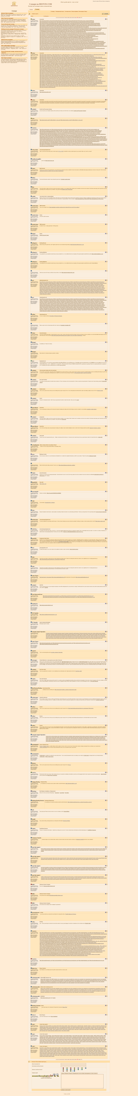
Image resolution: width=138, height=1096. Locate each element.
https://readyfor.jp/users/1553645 (75, 38)
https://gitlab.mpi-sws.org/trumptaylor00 (69, 32)
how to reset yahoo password (92, 638)
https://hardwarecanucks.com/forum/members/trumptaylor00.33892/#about (54, 38)
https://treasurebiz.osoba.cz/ (69, 58)
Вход (86, 11)
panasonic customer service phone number (63, 1036)
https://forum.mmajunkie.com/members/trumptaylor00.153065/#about (53, 73)
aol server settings (64, 868)
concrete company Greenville (56, 652)
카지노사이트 (60, 151)
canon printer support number (45, 1035)
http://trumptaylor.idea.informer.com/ (98, 65)
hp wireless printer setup (98, 1040)
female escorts (100, 390)
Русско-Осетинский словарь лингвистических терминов (12, 52)
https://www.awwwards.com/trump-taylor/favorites (90, 23)
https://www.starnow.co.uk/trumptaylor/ (51, 47)
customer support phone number (46, 1029)
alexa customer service (75, 1052)
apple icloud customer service (68, 1029)
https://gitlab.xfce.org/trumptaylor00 (76, 25)
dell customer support (93, 1052)
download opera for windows (64, 738)
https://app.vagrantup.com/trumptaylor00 (47, 87)
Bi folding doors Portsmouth (67, 189)
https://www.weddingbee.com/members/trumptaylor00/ (96, 85)
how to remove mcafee (76, 1039)
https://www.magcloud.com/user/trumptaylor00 (49, 77)
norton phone (68, 1038)
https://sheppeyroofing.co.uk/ (71, 783)
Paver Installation (54, 1016)
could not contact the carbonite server (99, 1025)
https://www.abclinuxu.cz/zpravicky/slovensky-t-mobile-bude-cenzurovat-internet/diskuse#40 (70, 949)
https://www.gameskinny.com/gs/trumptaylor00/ (56, 30)
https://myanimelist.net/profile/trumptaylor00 (48, 67)
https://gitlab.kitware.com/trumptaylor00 (96, 43)
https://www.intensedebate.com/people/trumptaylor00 (68, 77)
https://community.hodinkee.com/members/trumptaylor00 (70, 23)
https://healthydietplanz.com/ (84, 932)
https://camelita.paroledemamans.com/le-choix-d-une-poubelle (55, 948)
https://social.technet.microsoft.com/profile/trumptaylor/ (85, 59)
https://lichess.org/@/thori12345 (77, 83)
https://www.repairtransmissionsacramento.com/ (49, 644)
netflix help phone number (88, 1035)
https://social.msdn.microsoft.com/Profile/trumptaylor (97, 58)
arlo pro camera (87, 1027)
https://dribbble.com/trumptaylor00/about (60, 64)
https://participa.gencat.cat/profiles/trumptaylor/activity (77, 73)
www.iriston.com (14, 5)
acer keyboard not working (65, 1027)
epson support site (48, 1040)
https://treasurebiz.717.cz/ (67, 55)
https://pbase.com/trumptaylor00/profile (83, 69)
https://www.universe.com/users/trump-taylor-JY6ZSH (89, 24)
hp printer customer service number (86, 1040)
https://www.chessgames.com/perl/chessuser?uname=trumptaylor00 (90, 32)
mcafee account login (67, 1039)
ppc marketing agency (78, 980)
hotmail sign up (74, 634)
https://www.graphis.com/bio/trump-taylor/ (96, 41)
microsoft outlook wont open (83, 849)
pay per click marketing (85, 981)
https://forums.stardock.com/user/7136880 (93, 72)
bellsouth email (64, 635)
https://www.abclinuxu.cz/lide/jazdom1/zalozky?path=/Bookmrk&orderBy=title (81, 135)
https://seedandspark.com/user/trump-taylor (48, 22)
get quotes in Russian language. (56, 315)
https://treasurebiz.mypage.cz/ (78, 54)
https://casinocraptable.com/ (93, 129)
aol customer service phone (51, 1038)
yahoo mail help (70, 858)
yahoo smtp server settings (57, 859)
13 (73, 17)
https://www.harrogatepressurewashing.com (51, 597)
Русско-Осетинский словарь (8, 24)
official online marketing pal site (47, 988)
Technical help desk (83, 633)
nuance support (51, 1056)
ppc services (75, 979)
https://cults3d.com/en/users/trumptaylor (63, 83)
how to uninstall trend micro (62, 1028)
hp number (76, 1040)
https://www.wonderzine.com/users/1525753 (79, 41)
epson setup (42, 1040)
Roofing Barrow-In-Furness (70, 914)
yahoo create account (82, 638)
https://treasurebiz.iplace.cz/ (56, 55)
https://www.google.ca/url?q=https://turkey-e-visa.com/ (50, 120)
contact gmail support (96, 876)
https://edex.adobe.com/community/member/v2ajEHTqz (50, 59)
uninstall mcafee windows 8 (86, 1039)
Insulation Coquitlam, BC (65, 325)
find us (69, 764)
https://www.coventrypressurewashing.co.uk (70, 595)
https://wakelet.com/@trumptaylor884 (47, 25)
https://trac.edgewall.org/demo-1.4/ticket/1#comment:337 (61, 947)
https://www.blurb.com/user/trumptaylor (64, 70)
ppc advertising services (95, 979)
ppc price (100, 980)
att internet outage (75, 635)
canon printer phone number (57, 1035)
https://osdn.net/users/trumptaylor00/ (62, 81)
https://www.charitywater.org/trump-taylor (76, 78)
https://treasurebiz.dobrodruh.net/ (83, 57)
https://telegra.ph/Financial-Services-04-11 (82, 65)
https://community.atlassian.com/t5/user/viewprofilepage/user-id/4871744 (81, 66)
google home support (44, 1056)
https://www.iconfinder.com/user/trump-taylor (48, 70)
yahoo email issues (76, 859)
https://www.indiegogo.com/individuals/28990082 (65, 63)
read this (46, 587)
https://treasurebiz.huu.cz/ (77, 55)
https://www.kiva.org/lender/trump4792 (90, 76)
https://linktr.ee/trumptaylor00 (73, 60)
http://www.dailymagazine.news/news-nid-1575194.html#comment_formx (70, 137)
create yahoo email (62, 739)
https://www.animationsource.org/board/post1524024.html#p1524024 (90, 943)
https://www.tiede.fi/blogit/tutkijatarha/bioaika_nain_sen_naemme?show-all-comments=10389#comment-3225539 (62, 936)
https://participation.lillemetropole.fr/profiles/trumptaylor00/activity (52, 43)
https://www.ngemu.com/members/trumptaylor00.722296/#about (93, 42)
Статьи (31, 9)
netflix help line (52, 1036)
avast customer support (65, 1047)
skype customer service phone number (96, 1053)
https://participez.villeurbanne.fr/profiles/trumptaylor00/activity (71, 49)
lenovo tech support (73, 1051)
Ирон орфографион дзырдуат (8, 45)
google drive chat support (75, 1042)
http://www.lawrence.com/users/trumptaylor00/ (48, 36)
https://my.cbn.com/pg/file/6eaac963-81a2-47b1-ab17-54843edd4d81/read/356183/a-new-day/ (58, 943)
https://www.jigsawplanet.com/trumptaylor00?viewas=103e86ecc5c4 (76, 28)
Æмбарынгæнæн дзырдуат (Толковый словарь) (12, 29)
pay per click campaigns (79, 982)
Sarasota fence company (50, 502)
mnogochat (64, 419)
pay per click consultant (68, 979)
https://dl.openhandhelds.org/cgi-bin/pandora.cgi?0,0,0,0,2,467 (60, 134)
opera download (56, 636)
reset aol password (92, 869)
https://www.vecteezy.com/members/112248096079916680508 (84, 71)
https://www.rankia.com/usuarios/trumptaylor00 (74, 30)
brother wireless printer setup (83, 1053)
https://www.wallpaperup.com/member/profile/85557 (87, 84)
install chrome (52, 1049)
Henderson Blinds (66, 820)
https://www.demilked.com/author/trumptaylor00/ (94, 75)
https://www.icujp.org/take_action (49, 137)
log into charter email (66, 737)
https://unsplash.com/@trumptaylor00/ (47, 65)
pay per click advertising (76, 981)
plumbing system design (91, 409)
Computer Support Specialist (51, 633)
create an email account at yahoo (71, 638)
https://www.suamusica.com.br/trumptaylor (80, 70)
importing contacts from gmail (76, 877)
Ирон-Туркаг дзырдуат (6, 57)
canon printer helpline (67, 1035)
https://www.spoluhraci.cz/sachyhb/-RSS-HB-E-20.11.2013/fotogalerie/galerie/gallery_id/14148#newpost (68, 951)
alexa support (63, 1052)
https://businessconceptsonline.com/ (71, 932)
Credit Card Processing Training (79, 110)
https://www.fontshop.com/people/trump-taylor (67, 84)
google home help (102, 1055)
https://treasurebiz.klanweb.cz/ (80, 58)
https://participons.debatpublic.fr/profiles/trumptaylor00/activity (77, 43)
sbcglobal (52, 634)
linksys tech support (43, 1052)
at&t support (69, 635)
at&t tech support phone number (70, 1050)
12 (72, 17)
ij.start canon (86, 755)
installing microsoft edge (87, 1049)
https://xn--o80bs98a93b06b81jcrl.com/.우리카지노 (73, 531)
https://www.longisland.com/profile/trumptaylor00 (49, 23)
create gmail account (83, 661)
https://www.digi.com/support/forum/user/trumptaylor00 (82, 40)
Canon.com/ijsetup (43, 747)
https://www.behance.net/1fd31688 (89, 61)
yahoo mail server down (93, 859)
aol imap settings (44, 868)
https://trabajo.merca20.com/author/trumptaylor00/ (70, 79)
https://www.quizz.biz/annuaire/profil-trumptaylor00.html (71, 44)
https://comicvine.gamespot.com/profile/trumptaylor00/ (85, 63)
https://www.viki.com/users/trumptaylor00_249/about (50, 72)
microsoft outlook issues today (89, 848)
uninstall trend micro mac (51, 1028)
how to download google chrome (92, 1047)
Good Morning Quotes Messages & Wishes (48, 281)
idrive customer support (84, 1041)
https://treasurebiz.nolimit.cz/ (45, 55)
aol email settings (51, 868)
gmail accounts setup (62, 876)
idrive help (77, 1029)
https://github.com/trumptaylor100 (67, 59)
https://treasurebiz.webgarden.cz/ (46, 54)
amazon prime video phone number (60, 1025)
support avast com (89, 1055)
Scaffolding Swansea (92, 830)
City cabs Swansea (94, 681)
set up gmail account (54, 876)
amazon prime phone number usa (46, 1025)
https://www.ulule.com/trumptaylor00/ (95, 82)
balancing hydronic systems (95, 427)
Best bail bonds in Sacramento (46, 577)
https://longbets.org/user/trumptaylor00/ (66, 47)
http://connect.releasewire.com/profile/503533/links (74, 48)
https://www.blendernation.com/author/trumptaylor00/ (70, 42)
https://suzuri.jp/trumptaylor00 (45, 37)
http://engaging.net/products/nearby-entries (79, 955)
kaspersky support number (97, 1049)
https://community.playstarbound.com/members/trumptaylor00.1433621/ (75, 26)
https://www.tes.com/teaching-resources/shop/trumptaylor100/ (71, 61)
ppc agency (85, 980)
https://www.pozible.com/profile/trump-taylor (70, 24)
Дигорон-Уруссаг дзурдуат (7, 13)
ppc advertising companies (69, 980)
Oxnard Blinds (66, 811)
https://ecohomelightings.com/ (58, 932)
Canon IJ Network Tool (44, 746)
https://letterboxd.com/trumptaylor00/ (78, 75)
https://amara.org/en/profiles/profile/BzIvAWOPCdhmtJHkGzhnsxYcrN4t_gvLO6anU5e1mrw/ (88, 81)
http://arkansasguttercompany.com (56, 895)
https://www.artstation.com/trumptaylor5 (59, 66)
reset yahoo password (88, 858)
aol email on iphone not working (79, 867)
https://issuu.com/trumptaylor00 (62, 60)
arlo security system (100, 1027)
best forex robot (79, 671)
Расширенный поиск (60, 11)
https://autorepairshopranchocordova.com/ (82, 643)
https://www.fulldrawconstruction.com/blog (67, 465)
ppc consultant (60, 979)
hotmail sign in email (81, 634)
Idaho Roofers (103, 774)
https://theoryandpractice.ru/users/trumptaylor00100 (50, 42)
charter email (102, 634)
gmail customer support (51, 877)
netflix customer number (98, 1035)
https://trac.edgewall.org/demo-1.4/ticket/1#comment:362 (61, 141)
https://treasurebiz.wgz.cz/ (58, 54)
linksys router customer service (98, 1051)
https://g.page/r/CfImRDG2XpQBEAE (54, 493)
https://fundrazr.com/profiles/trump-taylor (47, 81)
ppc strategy (92, 981)
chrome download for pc (81, 1047)
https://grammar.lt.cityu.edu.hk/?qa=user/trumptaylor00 (50, 26)
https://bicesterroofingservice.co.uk (77, 244)
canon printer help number (77, 1035)
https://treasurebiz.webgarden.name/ (47, 57)
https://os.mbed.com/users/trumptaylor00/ (70, 20)
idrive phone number (75, 1041)
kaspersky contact (60, 1050)
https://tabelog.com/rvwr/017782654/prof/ (48, 63)
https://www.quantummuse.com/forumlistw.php (93, 130)
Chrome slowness (76, 1055)
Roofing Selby (88, 923)
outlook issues (59, 848)
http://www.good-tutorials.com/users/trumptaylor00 (49, 49)
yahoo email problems (84, 859)
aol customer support (61, 1038)
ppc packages (46, 990)
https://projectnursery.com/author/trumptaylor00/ (76, 31)
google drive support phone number (63, 1042)
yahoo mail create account (96, 636)
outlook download (57, 634)
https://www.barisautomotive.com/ (46, 643)
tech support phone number (88, 1028)
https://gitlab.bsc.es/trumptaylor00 (67, 35)
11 (70, 17)
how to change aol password (67, 867)
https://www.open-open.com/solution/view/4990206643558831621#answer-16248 (91, 145)
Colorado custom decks (65, 179)
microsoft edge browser (66, 1049)
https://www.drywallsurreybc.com (68, 272)
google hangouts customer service (54, 1030)
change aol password (57, 867)
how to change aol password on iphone (80, 869)
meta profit (100, 437)
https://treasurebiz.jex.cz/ (89, 54)
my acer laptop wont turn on (54, 1027)
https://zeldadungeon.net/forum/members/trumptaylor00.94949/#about (65, 37)
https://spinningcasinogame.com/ (58, 129)
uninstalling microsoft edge (77, 1049)
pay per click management (51, 982)
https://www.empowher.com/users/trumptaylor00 (73, 76)
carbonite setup (80, 1025)
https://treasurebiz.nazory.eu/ (59, 57)
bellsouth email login (57, 635)
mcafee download (59, 1039)
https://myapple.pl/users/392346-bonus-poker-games (55, 135)
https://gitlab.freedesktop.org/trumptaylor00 (48, 78)
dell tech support (46, 1053)
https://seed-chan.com (49, 160)
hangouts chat (44, 1030)
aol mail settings (58, 868)
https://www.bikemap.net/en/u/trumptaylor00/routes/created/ (82, 22)
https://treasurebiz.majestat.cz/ (88, 55)
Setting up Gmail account (99, 877)
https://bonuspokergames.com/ (46, 129)
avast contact (73, 1047)
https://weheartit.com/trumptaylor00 (91, 78)
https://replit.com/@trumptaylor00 (60, 31)
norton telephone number (76, 1038)
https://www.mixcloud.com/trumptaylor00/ (76, 64)
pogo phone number (65, 1030)
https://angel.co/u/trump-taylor (54, 69)
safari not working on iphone (85, 635)
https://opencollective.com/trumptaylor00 (62, 41)
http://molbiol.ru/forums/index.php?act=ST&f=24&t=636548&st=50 (52, 136)
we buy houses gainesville (101, 511)
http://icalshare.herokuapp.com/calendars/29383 (49, 130)
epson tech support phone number (99, 1039)
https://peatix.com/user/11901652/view (95, 73)
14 (75, 17)
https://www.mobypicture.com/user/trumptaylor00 (61, 75)
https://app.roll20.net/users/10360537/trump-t (92, 25)
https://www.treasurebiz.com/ (45, 92)
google (54, 997)
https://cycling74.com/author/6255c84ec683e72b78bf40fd (51, 24)
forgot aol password (90, 867)
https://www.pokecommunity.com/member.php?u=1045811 (94, 34)
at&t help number (97, 1050)
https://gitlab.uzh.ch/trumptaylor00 (46, 82)
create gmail (97, 634)
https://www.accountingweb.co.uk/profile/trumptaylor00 (84, 35)
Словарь (53, 11)
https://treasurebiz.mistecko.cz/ (46, 58)
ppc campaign (81, 979)
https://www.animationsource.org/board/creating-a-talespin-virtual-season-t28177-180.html (73, 139)
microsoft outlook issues (67, 849)
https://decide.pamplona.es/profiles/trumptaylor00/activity (51, 32)
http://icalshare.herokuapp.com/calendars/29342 (49, 933)
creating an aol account (80, 868)
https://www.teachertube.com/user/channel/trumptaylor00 (51, 20)
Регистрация (81, 11)
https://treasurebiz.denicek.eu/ (71, 57)
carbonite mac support (44, 1027)
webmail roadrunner (100, 699)
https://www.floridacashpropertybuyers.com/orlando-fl (50, 559)
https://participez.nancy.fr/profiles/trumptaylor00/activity (50, 35)
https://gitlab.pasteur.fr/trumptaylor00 (64, 22)
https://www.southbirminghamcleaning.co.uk (48, 614)
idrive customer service (57, 1029)
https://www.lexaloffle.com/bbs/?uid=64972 (90, 36)
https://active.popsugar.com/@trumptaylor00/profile (64, 65)
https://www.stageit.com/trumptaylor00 (47, 41)
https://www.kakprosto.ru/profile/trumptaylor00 (79, 82)
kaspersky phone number (52, 1050)
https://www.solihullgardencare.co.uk (86, 595)
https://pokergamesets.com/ (82, 129)
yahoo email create (60, 638)
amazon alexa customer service (54, 1052)
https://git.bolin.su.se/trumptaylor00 (46, 85)
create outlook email (79, 848)
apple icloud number (67, 1041)
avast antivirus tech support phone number (52, 1047)
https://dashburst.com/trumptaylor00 (62, 29)
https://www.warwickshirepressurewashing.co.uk (52, 595)
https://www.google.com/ (45, 997)
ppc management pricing (93, 980)
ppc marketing (47, 981)
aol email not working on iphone (100, 867)
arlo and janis (93, 1027)
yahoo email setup (48, 859)
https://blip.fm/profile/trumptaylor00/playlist (64, 40)
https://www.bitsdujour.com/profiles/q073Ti (90, 38)
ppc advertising (53, 981)
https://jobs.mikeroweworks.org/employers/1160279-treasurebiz (52, 48)
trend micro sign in (71, 1028)
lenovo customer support (55, 1051)
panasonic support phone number (79, 1036)
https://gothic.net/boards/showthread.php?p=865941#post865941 (52, 944)
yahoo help (100, 638)
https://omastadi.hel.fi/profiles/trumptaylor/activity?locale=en (71, 34)
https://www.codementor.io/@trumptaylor (47, 29)
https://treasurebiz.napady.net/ (57, 58)
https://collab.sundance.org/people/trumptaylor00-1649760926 (52, 76)
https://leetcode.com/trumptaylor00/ (85, 37)
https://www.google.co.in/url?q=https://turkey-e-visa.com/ (72, 120)
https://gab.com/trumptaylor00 (62, 78)
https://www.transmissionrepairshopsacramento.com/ (63, 643)
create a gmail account (90, 634)
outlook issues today (58, 849)
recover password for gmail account (64, 877)
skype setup (57, 1055)
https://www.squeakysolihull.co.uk (46, 605)
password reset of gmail (82, 876)
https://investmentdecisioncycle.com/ (97, 932)
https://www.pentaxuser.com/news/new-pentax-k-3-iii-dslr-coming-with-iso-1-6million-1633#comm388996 (65, 937)
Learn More (62, 792)
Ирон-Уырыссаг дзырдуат (7, 18)
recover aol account (59, 869)
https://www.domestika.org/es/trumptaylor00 (61, 82)
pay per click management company (56, 980)
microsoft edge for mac (70, 636)
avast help (42, 1047)
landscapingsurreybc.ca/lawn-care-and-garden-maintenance (51, 170)
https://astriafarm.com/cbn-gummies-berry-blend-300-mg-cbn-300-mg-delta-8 (64, 207)
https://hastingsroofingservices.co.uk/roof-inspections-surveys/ (80, 802)
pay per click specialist (60, 982)
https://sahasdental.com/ (80, 198)
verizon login (89, 633)
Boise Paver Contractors (52, 775)
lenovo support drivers (64, 1051)
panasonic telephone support (92, 1036)
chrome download (78, 636)
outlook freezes (75, 849)
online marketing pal (57, 988)
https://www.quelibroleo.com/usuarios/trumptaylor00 (50, 44)
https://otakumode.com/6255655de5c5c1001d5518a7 (90, 79)
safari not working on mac (96, 635)
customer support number (99, 1028)
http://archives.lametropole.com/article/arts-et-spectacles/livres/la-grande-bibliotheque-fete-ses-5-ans (64, 938)
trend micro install (79, 1028)
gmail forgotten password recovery (74, 879)
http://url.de (87, 198)
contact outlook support (93, 849)
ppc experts (69, 981)
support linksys (80, 1051)
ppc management (87, 979)
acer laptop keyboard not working (77, 1027)
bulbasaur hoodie (92, 455)
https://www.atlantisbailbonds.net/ (58, 577)
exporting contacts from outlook (69, 848)
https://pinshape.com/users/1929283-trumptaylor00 (50, 34)
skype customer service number (66, 1055)
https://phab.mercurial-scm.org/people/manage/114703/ (85, 47)
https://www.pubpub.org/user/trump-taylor (48, 40)
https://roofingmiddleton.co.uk (97, 253)
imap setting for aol (72, 868)
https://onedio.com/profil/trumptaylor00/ (47, 71)
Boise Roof (65, 1007)
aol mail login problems (90, 868)
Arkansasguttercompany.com (49, 886)
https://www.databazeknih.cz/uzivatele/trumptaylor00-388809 (69, 36)
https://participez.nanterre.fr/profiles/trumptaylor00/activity (73, 46)
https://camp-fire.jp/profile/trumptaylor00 (47, 83)
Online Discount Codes (44, 235)
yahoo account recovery (62, 858)
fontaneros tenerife (80, 839)
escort (77, 399)
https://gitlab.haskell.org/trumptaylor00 (61, 25)
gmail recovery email (64, 879)
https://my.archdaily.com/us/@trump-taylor (68, 69)
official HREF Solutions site (46, 979)
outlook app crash (98, 848)
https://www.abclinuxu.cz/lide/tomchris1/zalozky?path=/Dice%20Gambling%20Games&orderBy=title (59, 939)
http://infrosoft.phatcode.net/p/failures (47, 146)
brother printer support (62, 1053)
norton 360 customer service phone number (90, 1038)
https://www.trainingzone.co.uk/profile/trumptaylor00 (95, 48)
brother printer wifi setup (72, 1053)
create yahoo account (52, 638)
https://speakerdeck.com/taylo (97, 69)
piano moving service (74, 549)
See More (67, 792)
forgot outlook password (66, 634)
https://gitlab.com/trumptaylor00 (46, 66)
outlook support (54, 848)
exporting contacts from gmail (88, 877)
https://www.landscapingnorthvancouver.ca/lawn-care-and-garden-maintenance (66, 335)
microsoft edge (63, 636)
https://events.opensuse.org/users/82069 (85, 67)
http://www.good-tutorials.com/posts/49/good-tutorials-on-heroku (71, 130)
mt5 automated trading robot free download (82, 372)
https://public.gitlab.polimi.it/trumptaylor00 (61, 85)
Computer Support (61, 633)
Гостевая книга (68, 11)
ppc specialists (59, 981)
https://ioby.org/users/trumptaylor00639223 (53, 46)
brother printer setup (54, 1053)
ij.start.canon (42, 755)
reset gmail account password (53, 879)
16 (79, 17)
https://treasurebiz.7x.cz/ (67, 54)
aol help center (101, 1036)
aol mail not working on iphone (47, 867)
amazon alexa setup (84, 1052)
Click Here (57, 792)
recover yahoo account (97, 858)
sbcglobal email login (64, 736)
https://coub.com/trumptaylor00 (46, 75)
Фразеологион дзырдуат (7, 39)
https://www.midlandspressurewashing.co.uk (86, 597)
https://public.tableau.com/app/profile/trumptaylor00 (67, 67)
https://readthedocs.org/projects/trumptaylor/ (63, 71)
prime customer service (72, 1025)
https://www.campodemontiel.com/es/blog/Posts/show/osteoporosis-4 (86, 141)
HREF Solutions (54, 979)
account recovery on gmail (72, 876)
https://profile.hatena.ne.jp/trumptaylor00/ (48, 60)
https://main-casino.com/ (100, 521)
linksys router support (88, 1051)
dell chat (99, 1052)
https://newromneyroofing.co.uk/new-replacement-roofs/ (65, 689)
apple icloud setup (58, 1041)
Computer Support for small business (72, 633)
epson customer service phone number (60, 1040)
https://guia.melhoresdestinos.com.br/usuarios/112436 (50, 79)
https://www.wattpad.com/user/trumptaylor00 (93, 64)
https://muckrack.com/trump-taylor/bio (96, 70)
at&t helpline (90, 1050)
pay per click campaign (69, 982)
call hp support (71, 1040)
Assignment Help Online (64, 541)
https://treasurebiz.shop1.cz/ (99, 54)
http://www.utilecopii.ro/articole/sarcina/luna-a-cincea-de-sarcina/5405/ (53, 133)
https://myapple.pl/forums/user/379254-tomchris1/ (94, 938)
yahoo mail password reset (78, 858)
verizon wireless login (97, 633)
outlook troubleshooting (49, 849)
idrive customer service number (95, 1041)
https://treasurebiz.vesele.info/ (96, 57)
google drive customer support (50, 1042)
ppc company (46, 980)
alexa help (68, 1052)
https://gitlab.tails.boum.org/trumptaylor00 (78, 85)
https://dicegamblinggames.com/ (46, 932)
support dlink (95, 1055)
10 (68, 17)
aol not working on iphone (50, 869)
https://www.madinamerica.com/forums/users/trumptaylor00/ (51, 28)
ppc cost (103, 980)
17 (81, 17)
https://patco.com (43, 483)
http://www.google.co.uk (66, 661)
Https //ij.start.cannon (49, 756)
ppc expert (64, 981)
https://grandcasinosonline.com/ (71, 129)
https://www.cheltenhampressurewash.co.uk (68, 597)
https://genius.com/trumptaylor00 (46, 64)
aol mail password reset (68, 869)
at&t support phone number (82, 1050)
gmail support (89, 876)
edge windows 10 (58, 1049)
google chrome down (86, 636)
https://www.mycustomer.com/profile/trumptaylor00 (79, 29)
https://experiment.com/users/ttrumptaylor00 (98, 28)
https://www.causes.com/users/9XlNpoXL (86, 20)
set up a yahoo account (67, 859)
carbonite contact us (87, 1025)
